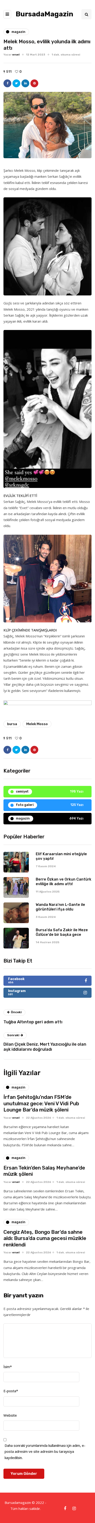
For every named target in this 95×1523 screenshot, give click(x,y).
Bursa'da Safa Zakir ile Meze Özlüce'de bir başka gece (62, 932)
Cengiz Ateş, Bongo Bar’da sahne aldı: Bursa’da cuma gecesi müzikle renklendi (44, 1238)
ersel (16, 54)
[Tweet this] (16, 83)
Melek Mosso (37, 724)
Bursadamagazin (18, 1502)
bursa (12, 724)
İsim (7, 1366)
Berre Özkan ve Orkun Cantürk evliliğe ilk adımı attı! (63, 881)
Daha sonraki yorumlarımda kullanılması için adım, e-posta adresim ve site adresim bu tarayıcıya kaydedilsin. (45, 1451)
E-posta (10, 1391)
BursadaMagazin (44, 14)
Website (10, 1415)
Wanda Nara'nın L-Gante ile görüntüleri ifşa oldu (60, 906)
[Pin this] (34, 83)
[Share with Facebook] (7, 83)
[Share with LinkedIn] (25, 83)
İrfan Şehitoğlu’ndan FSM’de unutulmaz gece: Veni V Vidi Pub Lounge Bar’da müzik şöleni (41, 1103)
